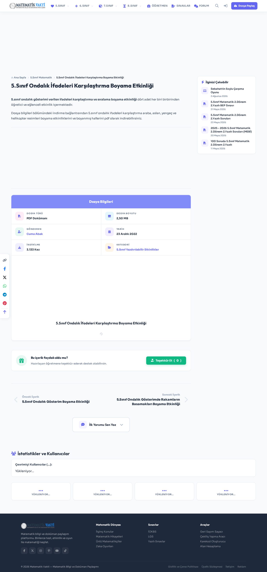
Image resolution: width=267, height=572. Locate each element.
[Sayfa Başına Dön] (4, 311)
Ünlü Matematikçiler (109, 541)
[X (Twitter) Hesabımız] (32, 550)
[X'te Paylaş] (4, 277)
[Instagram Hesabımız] (40, 550)
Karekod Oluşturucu (213, 541)
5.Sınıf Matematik (41, 77)
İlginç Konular (105, 531)
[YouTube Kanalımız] (57, 550)
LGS (150, 536)
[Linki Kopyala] (4, 260)
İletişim (230, 566)
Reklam (241, 566)
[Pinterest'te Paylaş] (4, 303)
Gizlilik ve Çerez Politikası (183, 566)
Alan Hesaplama (210, 546)
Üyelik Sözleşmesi (212, 566)
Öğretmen (159, 5)
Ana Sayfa (19, 77)
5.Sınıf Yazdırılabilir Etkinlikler (137, 249)
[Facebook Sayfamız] (24, 550)
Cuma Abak (35, 234)
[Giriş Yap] (225, 6)
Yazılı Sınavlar (156, 541)
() (168, 360)
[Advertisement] (133, 41)
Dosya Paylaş (246, 5)
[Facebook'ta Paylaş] (4, 268)
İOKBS (152, 531)
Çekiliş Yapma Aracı (212, 536)
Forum (203, 5)
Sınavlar (183, 5)
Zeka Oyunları (104, 546)
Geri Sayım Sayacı (211, 531)
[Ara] (217, 6)
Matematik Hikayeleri (109, 536)
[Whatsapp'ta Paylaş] (4, 285)
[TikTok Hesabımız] (65, 550)
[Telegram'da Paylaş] (4, 294)
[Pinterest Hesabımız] (49, 550)
